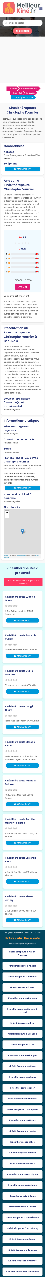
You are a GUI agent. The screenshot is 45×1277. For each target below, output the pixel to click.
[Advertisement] (22, 60)
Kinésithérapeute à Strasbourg (22, 1228)
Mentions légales (13, 938)
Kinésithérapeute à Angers (22, 965)
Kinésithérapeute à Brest (22, 987)
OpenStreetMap (21, 555)
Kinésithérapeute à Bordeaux (23, 976)
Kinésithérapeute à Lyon (22, 1087)
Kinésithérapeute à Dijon (22, 1023)
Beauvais (30, 93)
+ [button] (7, 512)
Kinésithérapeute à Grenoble (22, 1033)
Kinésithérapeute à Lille (22, 1044)
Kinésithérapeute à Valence (22, 1260)
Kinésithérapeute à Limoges (22, 1055)
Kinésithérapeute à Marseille (22, 1098)
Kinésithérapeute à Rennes (22, 1206)
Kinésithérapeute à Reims (23, 1196)
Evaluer (22, 287)
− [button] (7, 516)
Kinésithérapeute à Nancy (22, 1120)
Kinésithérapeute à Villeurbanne (22, 1271)
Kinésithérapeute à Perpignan (22, 1174)
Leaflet (6, 555)
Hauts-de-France (29, 88)
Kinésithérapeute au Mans (22, 1077)
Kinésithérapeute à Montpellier (22, 1109)
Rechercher (22, 31)
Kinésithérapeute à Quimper (22, 1185)
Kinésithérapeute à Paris (22, 1163)
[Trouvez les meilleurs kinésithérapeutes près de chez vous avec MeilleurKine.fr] (22, 13)
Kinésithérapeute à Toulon (22, 1239)
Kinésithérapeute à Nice (22, 1142)
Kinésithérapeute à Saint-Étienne (22, 1217)
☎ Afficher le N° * (22, 168)
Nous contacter (32, 938)
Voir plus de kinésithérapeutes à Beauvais (23, 582)
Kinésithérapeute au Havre (22, 1066)
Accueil (13, 88)
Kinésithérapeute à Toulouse (22, 1250)
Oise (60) (17, 93)
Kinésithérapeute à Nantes (22, 1131)
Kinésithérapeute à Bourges (22, 998)
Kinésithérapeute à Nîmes (22, 1152)
